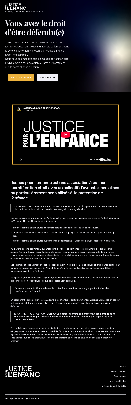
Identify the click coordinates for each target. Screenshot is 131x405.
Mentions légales (118, 381)
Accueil (122, 366)
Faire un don (119, 376)
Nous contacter (118, 371)
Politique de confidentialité (113, 386)
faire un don (47, 77)
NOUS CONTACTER (21, 77)
